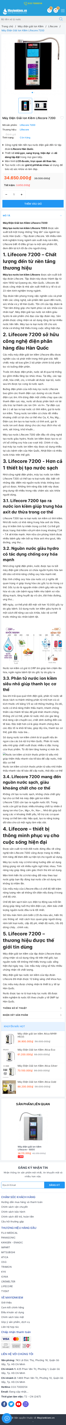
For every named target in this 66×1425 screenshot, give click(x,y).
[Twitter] (11, 1404)
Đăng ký (54, 1185)
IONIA (4, 1276)
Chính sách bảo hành (13, 1211)
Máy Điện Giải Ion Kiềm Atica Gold (37, 1081)
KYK (3, 1271)
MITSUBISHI (8, 1252)
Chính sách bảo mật (12, 1317)
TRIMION (6, 1266)
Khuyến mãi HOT (14, 1026)
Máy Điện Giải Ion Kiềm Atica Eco (36, 1049)
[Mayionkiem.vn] (14, 10)
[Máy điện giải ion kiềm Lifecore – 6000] (33, 1127)
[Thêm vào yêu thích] (62, 118)
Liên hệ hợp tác (10, 1326)
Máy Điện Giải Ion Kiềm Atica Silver (37, 1065)
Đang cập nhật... (18, 1391)
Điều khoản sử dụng (12, 1312)
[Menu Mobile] (62, 10)
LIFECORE (7, 1286)
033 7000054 (34, 3)
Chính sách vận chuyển (14, 1206)
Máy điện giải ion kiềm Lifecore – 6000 (29, 1148)
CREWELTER (8, 1281)
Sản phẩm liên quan (33, 1104)
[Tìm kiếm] (61, 19)
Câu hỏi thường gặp (12, 1221)
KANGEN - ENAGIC (12, 1242)
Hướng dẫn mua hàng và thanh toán (21, 1202)
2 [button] (33, 92)
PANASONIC (8, 1237)
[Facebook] (4, 1404)
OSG (3, 1261)
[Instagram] (26, 1404)
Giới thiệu (6, 1302)
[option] (33, 64)
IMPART (5, 1247)
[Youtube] (18, 1404)
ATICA (4, 1257)
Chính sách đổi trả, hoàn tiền (17, 1216)
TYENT (5, 1291)
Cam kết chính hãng (12, 1307)
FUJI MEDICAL (9, 1232)
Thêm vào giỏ (33, 203)
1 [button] (32, 92)
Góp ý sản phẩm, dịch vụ (15, 1321)
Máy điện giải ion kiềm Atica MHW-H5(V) (37, 1035)
